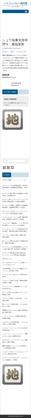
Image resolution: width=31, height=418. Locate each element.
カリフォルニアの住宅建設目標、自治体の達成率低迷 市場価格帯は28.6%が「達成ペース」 (15, 187)
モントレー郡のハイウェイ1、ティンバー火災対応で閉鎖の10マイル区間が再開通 (15, 200)
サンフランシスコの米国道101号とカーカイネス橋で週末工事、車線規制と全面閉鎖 (15, 248)
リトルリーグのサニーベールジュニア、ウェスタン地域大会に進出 (14, 353)
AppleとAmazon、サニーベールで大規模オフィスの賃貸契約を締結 (14, 347)
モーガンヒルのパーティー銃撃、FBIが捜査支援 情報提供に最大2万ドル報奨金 (15, 218)
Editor (10, 48)
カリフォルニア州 (21, 51)
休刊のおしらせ (7, 259)
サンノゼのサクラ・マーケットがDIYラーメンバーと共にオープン (15, 264)
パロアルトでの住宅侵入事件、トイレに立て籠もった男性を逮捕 (14, 323)
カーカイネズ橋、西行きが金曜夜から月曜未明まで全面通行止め (14, 194)
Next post (14, 85)
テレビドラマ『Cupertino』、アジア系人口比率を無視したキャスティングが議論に (15, 224)
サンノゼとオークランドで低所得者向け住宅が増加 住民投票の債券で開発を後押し (14, 230)
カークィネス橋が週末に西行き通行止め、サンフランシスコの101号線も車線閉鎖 (14, 254)
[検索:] (15, 160)
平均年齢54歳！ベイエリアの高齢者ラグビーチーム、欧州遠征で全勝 (15, 269)
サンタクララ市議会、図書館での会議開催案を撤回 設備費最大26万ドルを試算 (14, 206)
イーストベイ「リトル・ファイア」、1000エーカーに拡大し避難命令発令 (15, 335)
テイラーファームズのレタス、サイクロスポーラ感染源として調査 (14, 359)
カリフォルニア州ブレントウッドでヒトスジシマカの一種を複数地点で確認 (14, 212)
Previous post (16, 83)
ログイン (21, 103)
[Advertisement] (15, 24)
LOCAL (12, 51)
